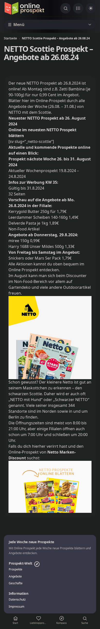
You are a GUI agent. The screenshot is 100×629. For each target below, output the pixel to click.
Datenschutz (17, 600)
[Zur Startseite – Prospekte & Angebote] (24, 8)
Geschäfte (16, 583)
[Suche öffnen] (65, 8)
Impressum (16, 607)
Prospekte (15, 569)
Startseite (10, 38)
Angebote (15, 576)
